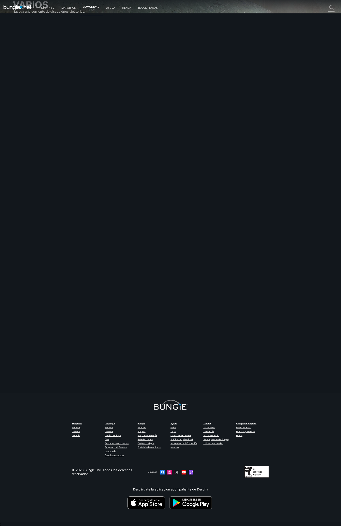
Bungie (141, 423)
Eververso (22, 57)
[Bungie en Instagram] (169, 472)
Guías (173, 427)
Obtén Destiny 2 (113, 435)
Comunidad (91, 6)
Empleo (141, 431)
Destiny (17, 7)
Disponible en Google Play (192, 502)
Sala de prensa (145, 439)
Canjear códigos (146, 443)
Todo (19, 22)
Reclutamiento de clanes (33, 97)
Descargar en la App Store (148, 502)
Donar (239, 435)
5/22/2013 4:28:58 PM (128, 124)
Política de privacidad (181, 439)
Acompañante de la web (33, 69)
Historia (21, 37)
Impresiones (24, 30)
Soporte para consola (31, 85)
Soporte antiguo (27, 89)
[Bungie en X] (176, 472)
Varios (20, 105)
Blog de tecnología (147, 435)
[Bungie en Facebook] (162, 472)
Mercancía (208, 431)
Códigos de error (28, 49)
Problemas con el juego (33, 61)
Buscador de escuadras (117, 443)
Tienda (126, 7)
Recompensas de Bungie (216, 439)
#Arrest (109, 101)
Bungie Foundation (246, 423)
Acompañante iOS (28, 73)
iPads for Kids (243, 427)
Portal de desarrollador (149, 447)
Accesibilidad (25, 65)
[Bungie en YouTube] (184, 472)
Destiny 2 (47, 7)
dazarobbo (101, 69)
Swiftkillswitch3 (105, 371)
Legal (173, 431)
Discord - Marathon (30, 112)
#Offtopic (98, 101)
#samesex (132, 101)
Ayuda (110, 7)
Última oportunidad (213, 443)
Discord (76, 431)
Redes (19, 53)
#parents (120, 101)
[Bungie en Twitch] (191, 472)
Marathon (68, 7)
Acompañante (25, 93)
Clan (107, 439)
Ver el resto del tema (108, 116)
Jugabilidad (24, 41)
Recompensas (148, 7)
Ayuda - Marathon (28, 109)
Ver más (76, 435)
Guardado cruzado (114, 455)
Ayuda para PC (26, 81)
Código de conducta (28, 117)
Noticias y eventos (245, 431)
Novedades (209, 427)
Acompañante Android (32, 77)
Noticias (76, 427)
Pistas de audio (211, 435)
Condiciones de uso (180, 435)
